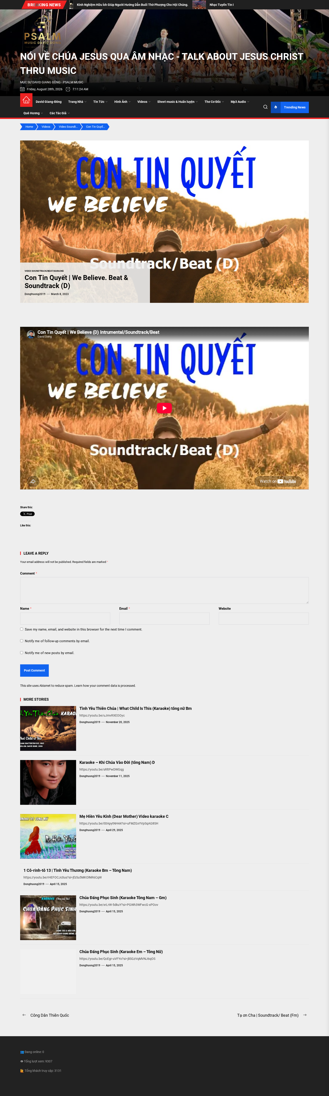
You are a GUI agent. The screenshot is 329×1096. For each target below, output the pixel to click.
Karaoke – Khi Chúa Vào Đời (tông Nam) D (117, 762)
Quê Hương (32, 113)
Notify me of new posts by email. (49, 653)
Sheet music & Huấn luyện (175, 101)
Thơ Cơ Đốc (213, 101)
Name (26, 609)
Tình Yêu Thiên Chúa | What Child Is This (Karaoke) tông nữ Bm (135, 708)
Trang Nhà (75, 101)
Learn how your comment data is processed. (105, 685)
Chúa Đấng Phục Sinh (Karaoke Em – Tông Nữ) (121, 951)
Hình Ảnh (120, 101)
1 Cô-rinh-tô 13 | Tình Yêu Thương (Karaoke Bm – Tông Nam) (78, 870)
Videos (142, 101)
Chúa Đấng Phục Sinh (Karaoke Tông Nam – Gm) (123, 897)
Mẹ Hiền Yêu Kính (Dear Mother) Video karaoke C (124, 816)
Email (124, 609)
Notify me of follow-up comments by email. (57, 641)
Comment (28, 573)
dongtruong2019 (35, 294)
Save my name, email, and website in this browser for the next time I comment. (83, 629)
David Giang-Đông (49, 101)
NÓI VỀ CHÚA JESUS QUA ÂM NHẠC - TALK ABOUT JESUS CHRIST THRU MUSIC (161, 63)
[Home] (26, 100)
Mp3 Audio (238, 101)
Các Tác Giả (58, 113)
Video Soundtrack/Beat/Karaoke (44, 271)
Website (225, 609)
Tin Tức (98, 101)
